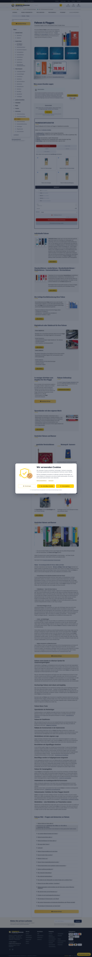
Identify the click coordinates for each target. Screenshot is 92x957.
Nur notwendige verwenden (47, 486)
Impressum (51, 480)
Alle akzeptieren (66, 486)
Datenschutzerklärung (41, 480)
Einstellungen (28, 486)
